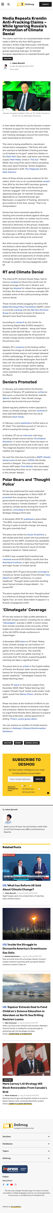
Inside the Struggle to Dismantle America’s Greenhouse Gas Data (25, 948)
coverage (42, 572)
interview (27, 435)
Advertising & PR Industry (20, 1034)
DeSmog (29, 4)
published (25, 423)
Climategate (9, 623)
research (20, 322)
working (18, 310)
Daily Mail (11, 156)
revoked (14, 282)
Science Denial (31, 743)
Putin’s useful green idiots (24, 719)
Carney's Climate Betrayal (20, 1104)
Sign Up (39, 779)
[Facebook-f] (4, 1185)
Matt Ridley (15, 159)
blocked (17, 288)
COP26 (31, 460)
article (41, 392)
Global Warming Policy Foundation (19, 307)
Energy (18, 743)
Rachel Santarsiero (12, 956)
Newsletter (7, 1180)
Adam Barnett (18, 63)
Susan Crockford (35, 534)
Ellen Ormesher (11, 1023)
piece (23, 641)
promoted (7, 497)
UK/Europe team (28, 792)
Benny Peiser (26, 694)
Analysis (8, 743)
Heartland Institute (12, 562)
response (20, 347)
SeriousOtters (16, 1207)
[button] (26, 1136)
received (40, 410)
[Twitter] (8, 1185)
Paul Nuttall (27, 466)
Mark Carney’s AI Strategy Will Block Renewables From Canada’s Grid (25, 1087)
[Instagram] (16, 1185)
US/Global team (28, 789)
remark (46, 181)
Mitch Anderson (11, 1095)
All (25, 786)
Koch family (18, 417)
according (18, 510)
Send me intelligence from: (13, 788)
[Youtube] (12, 1185)
